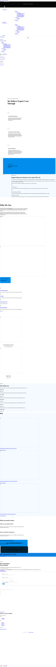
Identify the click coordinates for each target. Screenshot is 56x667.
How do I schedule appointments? (7, 532)
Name (3, 574)
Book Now (1, 61)
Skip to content (2, 0)
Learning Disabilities (3, 450)
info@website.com (2, 57)
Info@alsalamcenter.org (3, 629)
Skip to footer (6, 0)
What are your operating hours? (6, 523)
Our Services (2, 64)
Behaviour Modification (3, 307)
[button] (12, 523)
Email (3, 577)
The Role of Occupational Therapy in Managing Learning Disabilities (8, 481)
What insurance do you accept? (6, 540)
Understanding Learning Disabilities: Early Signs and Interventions (8, 448)
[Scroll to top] (0, 666)
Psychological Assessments (4, 290)
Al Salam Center (31, 632)
